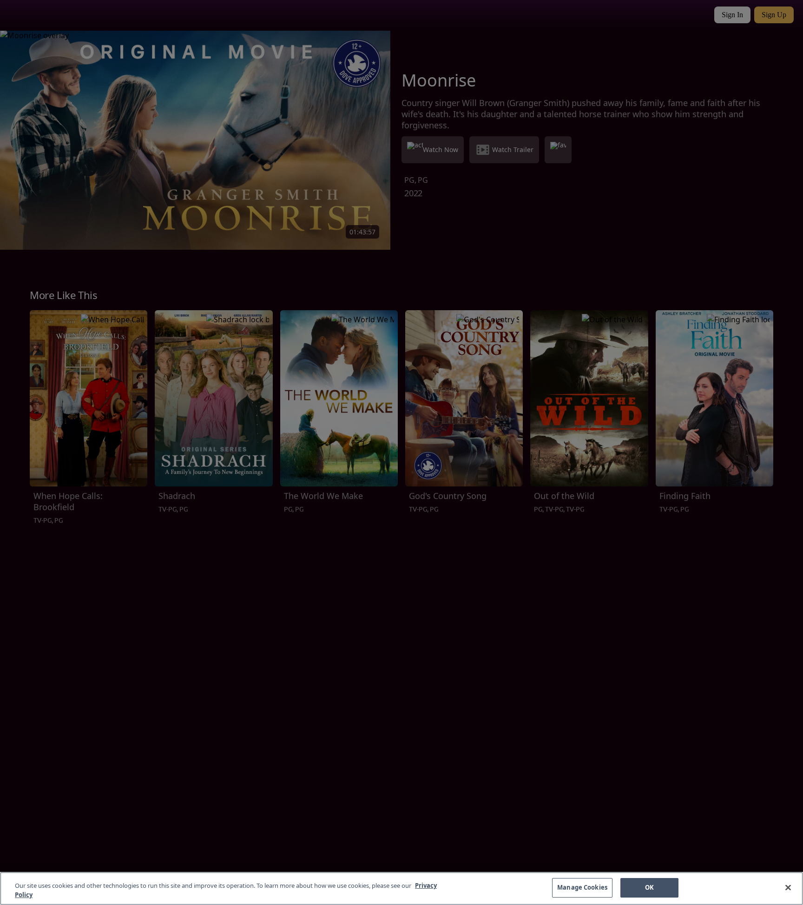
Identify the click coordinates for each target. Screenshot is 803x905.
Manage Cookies (582, 887)
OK (649, 887)
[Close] (788, 887)
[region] (401, 888)
